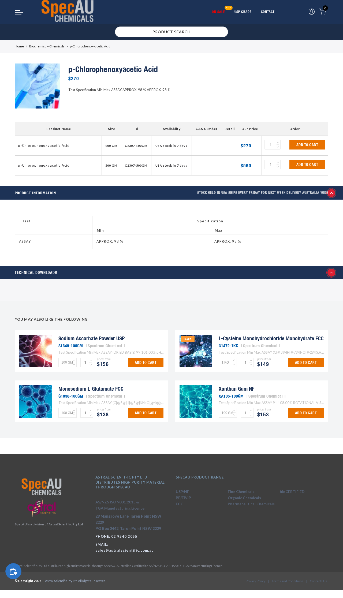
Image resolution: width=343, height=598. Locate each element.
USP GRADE (243, 12)
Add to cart (307, 144)
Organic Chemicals (244, 497)
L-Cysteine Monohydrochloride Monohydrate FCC (271, 338)
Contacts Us (318, 581)
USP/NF (182, 491)
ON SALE (218, 12)
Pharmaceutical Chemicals (251, 504)
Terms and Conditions (287, 581)
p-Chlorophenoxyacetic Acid (44, 145)
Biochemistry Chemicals (47, 46)
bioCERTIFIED (292, 491)
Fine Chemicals (241, 491)
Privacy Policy (255, 581)
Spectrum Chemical (105, 345)
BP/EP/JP (183, 497)
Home (19, 46)
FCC (179, 504)
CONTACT (268, 12)
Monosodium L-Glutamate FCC (91, 388)
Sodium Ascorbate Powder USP (91, 338)
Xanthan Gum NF (236, 388)
